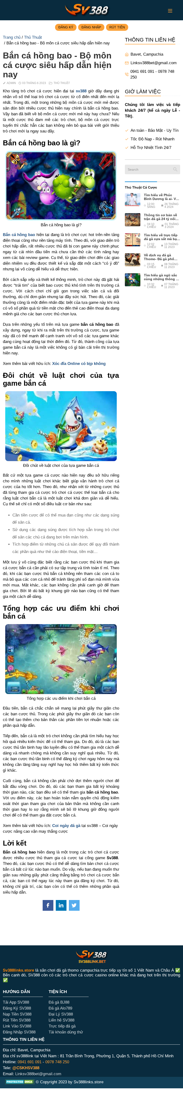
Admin (11, 83)
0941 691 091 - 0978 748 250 (152, 74)
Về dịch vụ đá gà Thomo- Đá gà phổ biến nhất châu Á (159, 257)
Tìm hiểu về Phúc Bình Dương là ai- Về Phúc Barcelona (161, 197)
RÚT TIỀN (117, 27)
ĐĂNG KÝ (65, 27)
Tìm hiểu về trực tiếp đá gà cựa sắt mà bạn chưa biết (161, 237)
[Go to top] (10, 1084)
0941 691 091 (29, 1062)
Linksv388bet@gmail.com (154, 63)
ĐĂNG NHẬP (91, 27)
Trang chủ (11, 37)
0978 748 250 (57, 1062)
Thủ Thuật (33, 37)
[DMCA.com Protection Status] (20, 1082)
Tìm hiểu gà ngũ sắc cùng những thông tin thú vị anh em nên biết (162, 277)
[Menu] (170, 11)
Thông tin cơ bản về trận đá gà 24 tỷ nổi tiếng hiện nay (160, 217)
